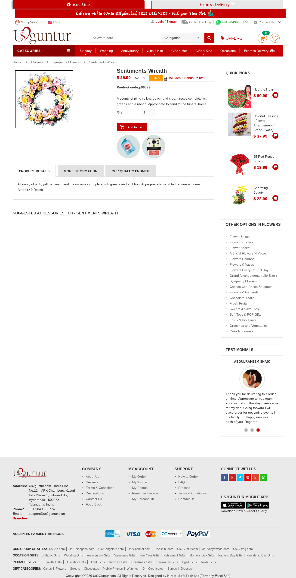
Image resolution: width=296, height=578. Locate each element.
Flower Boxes (240, 237)
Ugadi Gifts (189, 562)
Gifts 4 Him (155, 51)
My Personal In (143, 499)
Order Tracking (200, 22)
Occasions (228, 51)
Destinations (95, 493)
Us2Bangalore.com (111, 549)
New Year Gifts (149, 555)
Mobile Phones (113, 568)
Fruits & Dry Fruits (243, 320)
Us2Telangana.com (82, 549)
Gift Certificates (152, 568)
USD (56, 22)
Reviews (92, 482)
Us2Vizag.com (243, 549)
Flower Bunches (241, 242)
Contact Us (94, 499)
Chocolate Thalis (242, 298)
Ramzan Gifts (118, 562)
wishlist (275, 38)
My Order (139, 476)
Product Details (34, 171)
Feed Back (94, 504)
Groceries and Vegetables (249, 325)
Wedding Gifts (73, 555)
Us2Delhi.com (163, 549)
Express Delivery (256, 51)
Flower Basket (240, 248)
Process (184, 488)
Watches (133, 568)
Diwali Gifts (97, 562)
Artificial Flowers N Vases (248, 253)
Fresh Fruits (238, 303)
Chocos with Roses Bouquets (251, 287)
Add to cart (135, 127)
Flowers (37, 62)
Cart (262, 38)
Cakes (47, 568)
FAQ (181, 482)
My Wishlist (140, 482)
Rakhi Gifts (208, 562)
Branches (20, 518)
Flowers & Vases (242, 264)
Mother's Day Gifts (201, 555)
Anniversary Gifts (98, 555)
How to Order (188, 476)
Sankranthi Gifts (167, 562)
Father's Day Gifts (230, 555)
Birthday (86, 51)
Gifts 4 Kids (203, 51)
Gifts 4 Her (179, 51)
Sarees (172, 568)
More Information (80, 171)
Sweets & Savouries (244, 309)
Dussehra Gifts (76, 562)
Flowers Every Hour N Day (249, 270)
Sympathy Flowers (66, 62)
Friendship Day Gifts (260, 555)
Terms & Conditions (100, 488)
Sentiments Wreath (103, 62)
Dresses (186, 568)
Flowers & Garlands (244, 292)
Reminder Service (145, 493)
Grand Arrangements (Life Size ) (253, 275)
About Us (92, 476)
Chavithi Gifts (52, 562)
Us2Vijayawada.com (215, 549)
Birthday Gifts (51, 555)
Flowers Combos (242, 259)
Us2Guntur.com (187, 549)
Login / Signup (166, 21)
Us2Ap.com (57, 549)
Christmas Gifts (141, 562)
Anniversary (130, 51)
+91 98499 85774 (235, 22)
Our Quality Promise (131, 171)
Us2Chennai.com (139, 549)
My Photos (140, 488)
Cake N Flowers (241, 331)
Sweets (75, 568)
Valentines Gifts (125, 555)
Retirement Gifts (174, 555)
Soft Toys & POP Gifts (245, 314)
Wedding (106, 51)
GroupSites (29, 22)
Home (17, 62)
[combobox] (182, 36)
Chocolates (91, 568)
